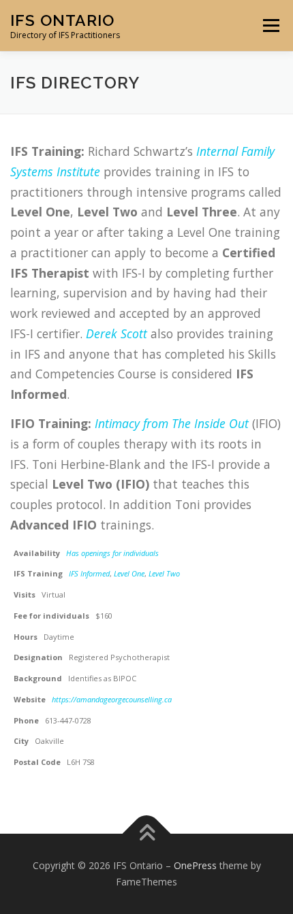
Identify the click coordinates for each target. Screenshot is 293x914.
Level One (129, 573)
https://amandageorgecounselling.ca (112, 699)
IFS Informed (89, 573)
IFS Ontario (62, 20)
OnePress (195, 865)
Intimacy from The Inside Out (172, 423)
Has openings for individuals (112, 553)
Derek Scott (116, 333)
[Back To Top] (147, 834)
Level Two (164, 573)
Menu (270, 25)
